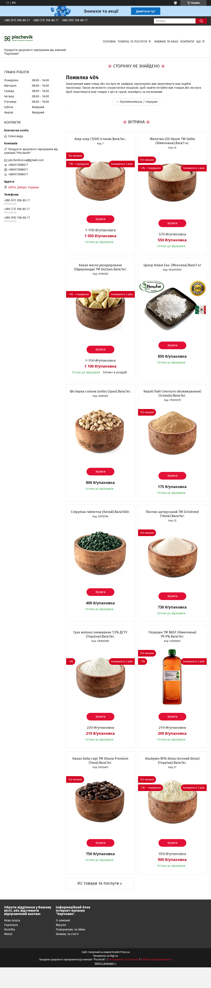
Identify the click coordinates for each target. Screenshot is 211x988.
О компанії (63, 920)
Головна (109, 41)
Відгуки (61, 925)
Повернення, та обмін (70, 929)
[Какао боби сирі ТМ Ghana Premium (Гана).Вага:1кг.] (100, 803)
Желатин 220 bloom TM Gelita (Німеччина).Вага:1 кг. (172, 141)
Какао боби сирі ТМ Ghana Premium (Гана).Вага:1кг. (100, 761)
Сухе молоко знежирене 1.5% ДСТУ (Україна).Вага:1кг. (100, 634)
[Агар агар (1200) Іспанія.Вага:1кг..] (100, 179)
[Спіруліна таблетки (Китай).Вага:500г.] (100, 552)
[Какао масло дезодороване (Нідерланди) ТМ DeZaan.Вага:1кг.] (100, 310)
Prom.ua (125, 952)
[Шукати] (201, 21)
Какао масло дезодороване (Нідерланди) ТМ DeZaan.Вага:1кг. (100, 267)
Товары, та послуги (132, 41)
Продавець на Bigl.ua (105, 955)
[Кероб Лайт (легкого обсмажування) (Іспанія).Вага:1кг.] (172, 436)
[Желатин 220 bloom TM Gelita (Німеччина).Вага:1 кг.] (172, 183)
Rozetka (9, 929)
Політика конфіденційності (156, 959)
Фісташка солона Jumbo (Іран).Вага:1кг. (100, 391)
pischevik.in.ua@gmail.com (25, 160)
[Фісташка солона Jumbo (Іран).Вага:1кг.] (100, 432)
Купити (100, 219)
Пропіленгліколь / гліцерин (138, 102)
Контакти (187, 41)
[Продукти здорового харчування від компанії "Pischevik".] (19, 38)
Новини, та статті (67, 934)
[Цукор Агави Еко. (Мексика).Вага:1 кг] (172, 305)
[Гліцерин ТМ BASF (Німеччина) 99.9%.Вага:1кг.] (172, 677)
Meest (8, 934)
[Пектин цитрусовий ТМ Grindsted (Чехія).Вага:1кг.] (172, 556)
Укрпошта (11, 925)
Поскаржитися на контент (123, 959)
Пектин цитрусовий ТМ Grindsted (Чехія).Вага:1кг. (172, 514)
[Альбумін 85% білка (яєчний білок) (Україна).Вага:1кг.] (172, 803)
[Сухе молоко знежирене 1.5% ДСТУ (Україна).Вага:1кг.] (100, 677)
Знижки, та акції (166, 41)
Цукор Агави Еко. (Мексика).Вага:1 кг (172, 265)
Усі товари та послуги (98, 883)
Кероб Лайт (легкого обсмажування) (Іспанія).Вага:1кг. (172, 393)
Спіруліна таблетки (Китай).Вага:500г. (100, 512)
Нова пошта (12, 920)
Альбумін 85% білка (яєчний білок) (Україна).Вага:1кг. (172, 761)
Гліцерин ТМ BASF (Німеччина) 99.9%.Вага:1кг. (172, 634)
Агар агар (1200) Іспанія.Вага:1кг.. (100, 139)
